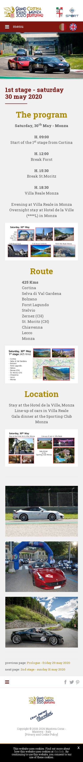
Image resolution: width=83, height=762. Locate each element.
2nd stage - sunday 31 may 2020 (43, 669)
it (62, 27)
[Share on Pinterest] (78, 682)
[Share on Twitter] (72, 682)
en (73, 27)
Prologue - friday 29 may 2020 (48, 663)
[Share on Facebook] (66, 682)
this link (59, 751)
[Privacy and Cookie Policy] (41, 734)
